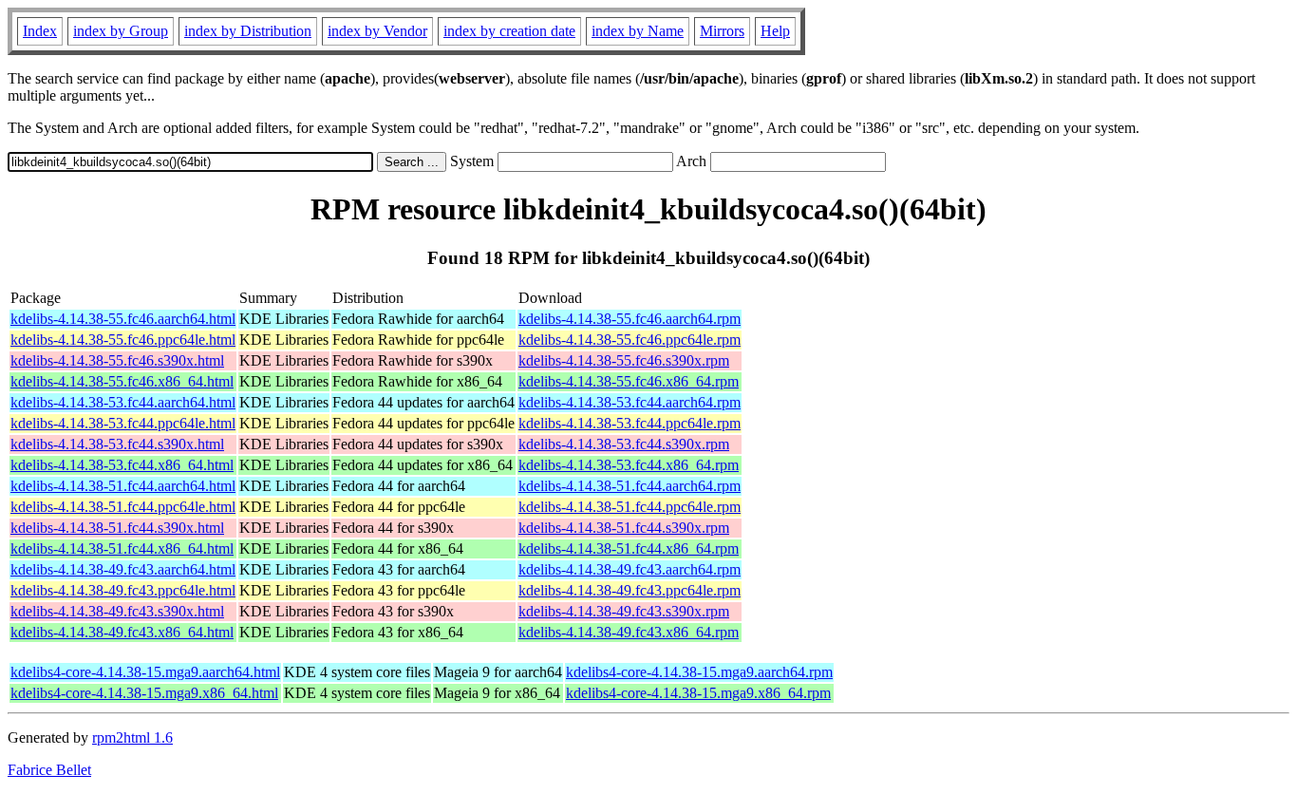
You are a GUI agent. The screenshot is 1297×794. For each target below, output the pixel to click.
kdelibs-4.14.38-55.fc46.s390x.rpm (623, 360)
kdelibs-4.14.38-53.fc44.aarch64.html (122, 402)
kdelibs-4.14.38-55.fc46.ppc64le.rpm (629, 339)
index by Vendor (377, 31)
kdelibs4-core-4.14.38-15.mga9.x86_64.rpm (698, 693)
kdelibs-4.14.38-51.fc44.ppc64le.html (122, 507)
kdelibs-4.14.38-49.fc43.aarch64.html (122, 569)
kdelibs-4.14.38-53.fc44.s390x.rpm (623, 444)
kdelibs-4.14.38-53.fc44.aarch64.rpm (629, 402)
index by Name (638, 31)
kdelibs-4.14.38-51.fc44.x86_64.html (122, 548)
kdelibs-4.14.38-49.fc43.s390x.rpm (623, 611)
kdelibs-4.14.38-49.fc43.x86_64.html (122, 632)
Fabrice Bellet (49, 770)
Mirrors (722, 31)
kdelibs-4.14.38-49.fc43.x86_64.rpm (628, 632)
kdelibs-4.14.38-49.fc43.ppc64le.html (122, 590)
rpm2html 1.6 (132, 737)
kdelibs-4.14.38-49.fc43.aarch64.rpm (629, 569)
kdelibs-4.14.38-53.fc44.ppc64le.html (122, 423)
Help (775, 31)
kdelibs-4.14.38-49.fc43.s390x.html (117, 611)
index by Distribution (247, 31)
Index (40, 31)
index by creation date (509, 31)
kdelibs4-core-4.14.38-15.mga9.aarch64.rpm (699, 672)
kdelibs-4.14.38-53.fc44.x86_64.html (122, 465)
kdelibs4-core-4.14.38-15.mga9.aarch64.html (145, 672)
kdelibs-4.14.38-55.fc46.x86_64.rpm (628, 381)
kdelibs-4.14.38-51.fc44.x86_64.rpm (628, 548)
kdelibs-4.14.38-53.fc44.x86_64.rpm (628, 465)
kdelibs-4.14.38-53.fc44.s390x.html (117, 444)
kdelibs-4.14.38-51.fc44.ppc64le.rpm (629, 507)
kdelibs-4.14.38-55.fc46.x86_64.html (122, 381)
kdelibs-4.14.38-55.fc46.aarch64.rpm (629, 319)
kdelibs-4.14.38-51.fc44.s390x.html (117, 528)
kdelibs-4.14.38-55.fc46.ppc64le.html (122, 339)
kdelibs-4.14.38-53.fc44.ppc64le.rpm (629, 423)
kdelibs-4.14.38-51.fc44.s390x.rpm (623, 528)
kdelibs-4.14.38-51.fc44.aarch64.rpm (629, 486)
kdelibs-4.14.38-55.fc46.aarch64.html (122, 319)
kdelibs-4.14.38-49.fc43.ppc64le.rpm (629, 590)
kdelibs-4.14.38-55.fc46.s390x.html (117, 360)
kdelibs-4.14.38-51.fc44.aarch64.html (122, 486)
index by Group (120, 31)
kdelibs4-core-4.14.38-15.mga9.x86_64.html (144, 693)
